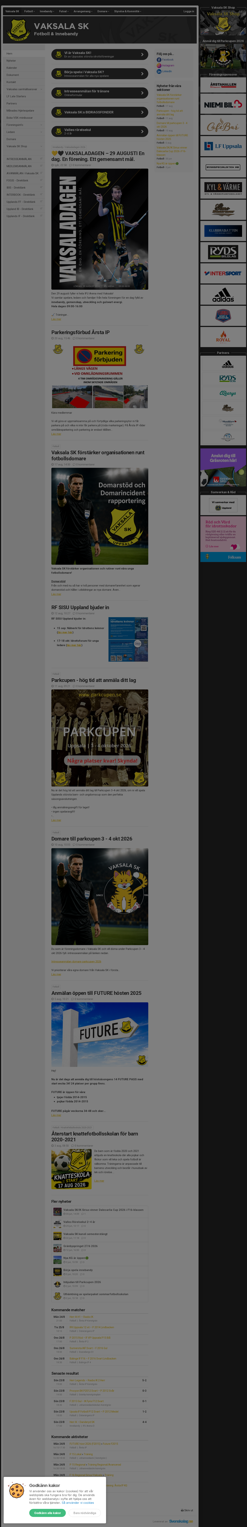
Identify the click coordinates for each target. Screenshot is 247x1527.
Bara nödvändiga (84, 1513)
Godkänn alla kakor (47, 1513)
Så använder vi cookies (78, 1503)
